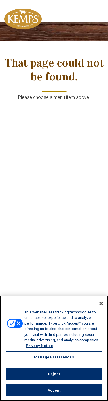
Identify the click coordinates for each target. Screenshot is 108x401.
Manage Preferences (54, 357)
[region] (54, 348)
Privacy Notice (39, 346)
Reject (54, 374)
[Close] (101, 303)
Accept (54, 390)
